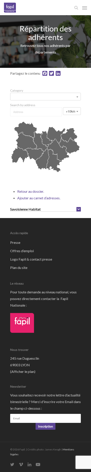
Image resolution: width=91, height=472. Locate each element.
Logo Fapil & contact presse (31, 259)
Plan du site (18, 267)
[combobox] (45, 96)
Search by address (22, 105)
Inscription (45, 426)
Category (16, 90)
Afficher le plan (22, 371)
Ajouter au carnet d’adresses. (38, 198)
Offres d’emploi (22, 251)
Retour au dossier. (30, 191)
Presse (15, 242)
